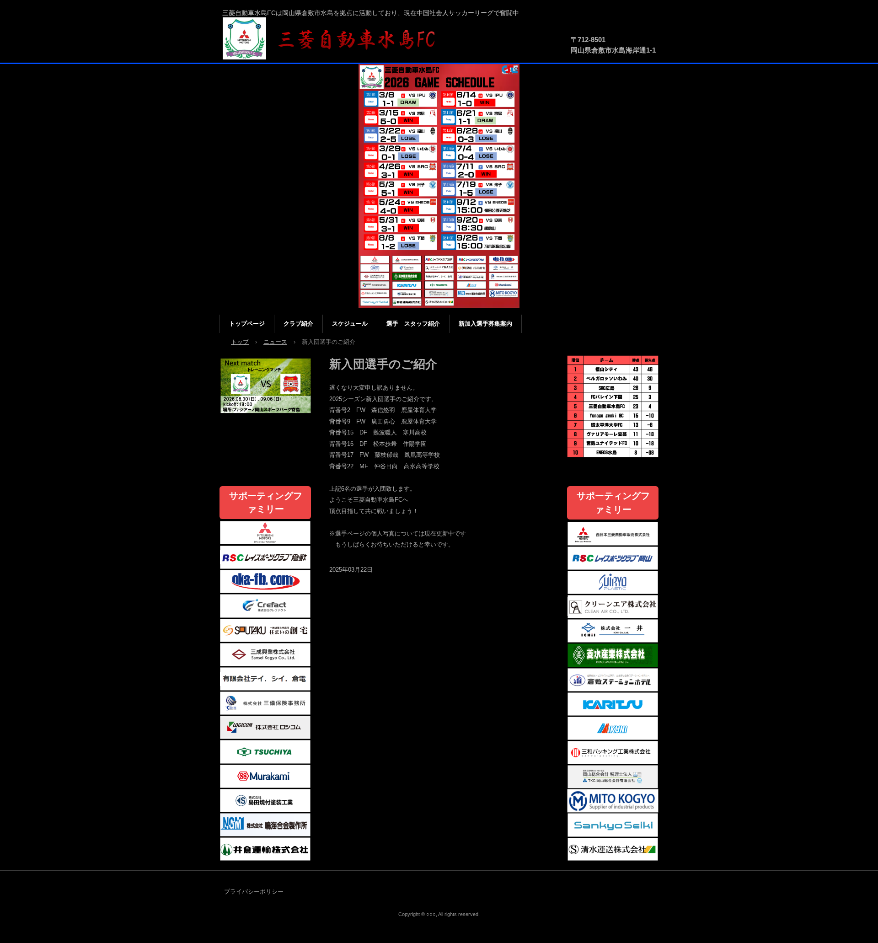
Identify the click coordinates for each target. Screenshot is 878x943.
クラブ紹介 (298, 323)
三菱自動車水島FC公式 (334, 39)
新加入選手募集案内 (485, 323)
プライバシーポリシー (254, 891)
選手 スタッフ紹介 (413, 323)
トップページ (247, 323)
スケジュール (350, 323)
